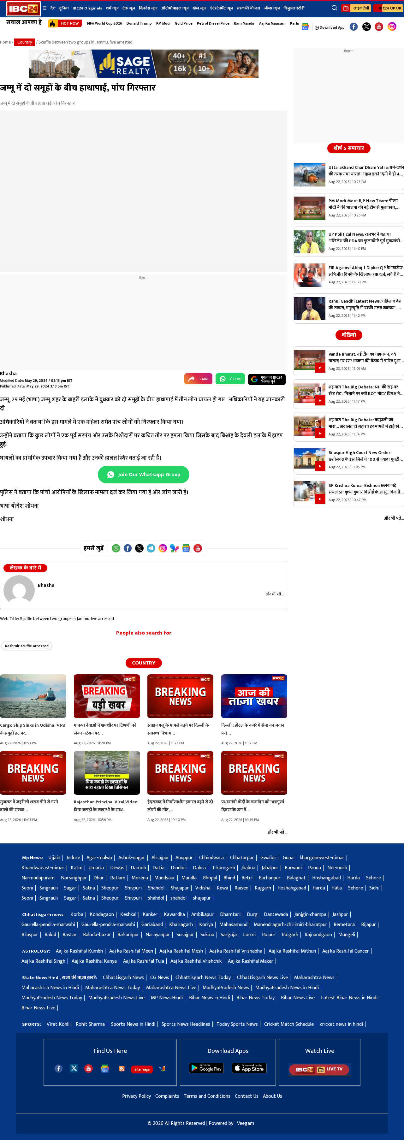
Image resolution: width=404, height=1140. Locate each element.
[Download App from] (206, 1071)
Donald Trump (139, 23)
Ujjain (54, 858)
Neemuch (337, 868)
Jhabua (248, 868)
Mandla (189, 878)
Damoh (138, 868)
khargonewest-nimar (322, 858)
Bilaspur (29, 934)
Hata (336, 888)
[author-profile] (19, 590)
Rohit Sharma (90, 1024)
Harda (353, 878)
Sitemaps (142, 1069)
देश (53, 8)
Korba (76, 914)
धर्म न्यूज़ (112, 8)
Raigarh (290, 934)
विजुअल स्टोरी (294, 8)
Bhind (229, 878)
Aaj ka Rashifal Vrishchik (196, 961)
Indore (73, 858)
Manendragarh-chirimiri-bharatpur (290, 924)
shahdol (156, 898)
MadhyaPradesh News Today (51, 998)
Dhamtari (230, 914)
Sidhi (374, 888)
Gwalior (268, 858)
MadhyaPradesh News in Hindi (287, 987)
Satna (89, 888)
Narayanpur (158, 934)
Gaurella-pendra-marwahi (48, 924)
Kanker (150, 914)
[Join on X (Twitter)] (139, 548)
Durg (252, 914)
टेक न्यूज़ (128, 8)
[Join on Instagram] (163, 548)
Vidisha (203, 888)
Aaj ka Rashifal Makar (250, 961)
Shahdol (156, 888)
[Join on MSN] (174, 548)
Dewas (117, 868)
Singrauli (48, 888)
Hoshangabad (326, 878)
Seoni (27, 888)
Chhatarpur (242, 858)
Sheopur (110, 888)
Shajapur (180, 888)
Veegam (245, 1123)
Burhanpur (270, 878)
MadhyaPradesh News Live (116, 998)
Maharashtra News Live (171, 987)
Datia (158, 868)
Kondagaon (102, 914)
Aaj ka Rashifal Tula (143, 961)
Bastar (69, 934)
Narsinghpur (74, 878)
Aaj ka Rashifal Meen (131, 951)
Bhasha (8, 373)
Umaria (96, 868)
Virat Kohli (58, 1024)
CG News (159, 977)
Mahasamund (233, 924)
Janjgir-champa (310, 914)
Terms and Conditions (207, 1096)
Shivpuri (133, 888)
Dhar (98, 878)
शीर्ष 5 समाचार (349, 148)
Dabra (199, 868)
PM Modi (163, 23)
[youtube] (379, 27)
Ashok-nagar (131, 858)
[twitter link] (366, 27)
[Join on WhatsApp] (116, 548)
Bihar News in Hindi (209, 998)
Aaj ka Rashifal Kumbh (79, 951)
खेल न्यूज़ (199, 8)
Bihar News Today (255, 998)
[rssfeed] (122, 1068)
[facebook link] (353, 27)
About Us (272, 1096)
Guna (288, 858)
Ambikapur (202, 914)
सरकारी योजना (248, 8)
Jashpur (340, 914)
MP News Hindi (167, 998)
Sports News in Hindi (133, 1024)
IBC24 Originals (87, 8)
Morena (140, 878)
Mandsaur (164, 878)
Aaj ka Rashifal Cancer (345, 951)
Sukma (207, 934)
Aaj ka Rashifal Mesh (181, 951)
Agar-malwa (99, 858)
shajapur (202, 898)
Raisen (241, 888)
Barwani (293, 868)
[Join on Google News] (186, 548)
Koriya (206, 924)
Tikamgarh (223, 868)
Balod (50, 934)
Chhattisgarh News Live (262, 977)
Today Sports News (237, 1024)
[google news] (305, 27)
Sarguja (229, 934)
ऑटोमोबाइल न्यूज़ (175, 8)
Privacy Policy (136, 1096)
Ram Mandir (244, 23)
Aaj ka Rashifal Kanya (94, 961)
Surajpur (185, 934)
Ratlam (117, 878)
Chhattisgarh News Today (203, 977)
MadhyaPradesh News (226, 987)
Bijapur (368, 924)
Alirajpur (160, 858)
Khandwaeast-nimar (42, 868)
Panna (314, 868)
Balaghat (296, 878)
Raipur (269, 934)
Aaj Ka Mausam (272, 23)
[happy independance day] (143, 76)
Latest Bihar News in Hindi (349, 998)
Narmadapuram (38, 878)
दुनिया (64, 8)
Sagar (70, 888)
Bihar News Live (298, 998)
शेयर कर (236, 379)
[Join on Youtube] (198, 548)
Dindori (179, 868)
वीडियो (349, 335)
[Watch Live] (320, 1075)
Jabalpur (270, 868)
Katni (76, 868)
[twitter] (74, 1067)
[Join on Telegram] (151, 548)
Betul (246, 878)
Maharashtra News (314, 977)
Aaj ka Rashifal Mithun (292, 951)
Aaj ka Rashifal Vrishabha (235, 951)
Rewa (222, 888)
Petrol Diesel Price (213, 23)
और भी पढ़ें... (275, 594)
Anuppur (184, 858)
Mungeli (346, 934)
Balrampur (128, 934)
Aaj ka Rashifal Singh (43, 961)
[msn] (162, 1068)
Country (24, 42)
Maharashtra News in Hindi (50, 987)
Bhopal (210, 878)
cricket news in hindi (341, 1024)
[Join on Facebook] (128, 548)
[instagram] (392, 27)
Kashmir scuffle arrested (27, 646)
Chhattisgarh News (123, 977)
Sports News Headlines (186, 1024)
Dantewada (276, 914)
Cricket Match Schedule (289, 1024)
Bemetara (344, 924)
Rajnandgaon (318, 934)
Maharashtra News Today (112, 987)
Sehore (373, 878)
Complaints (167, 1096)
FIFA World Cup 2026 (104, 23)
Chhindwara (211, 858)
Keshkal (128, 914)
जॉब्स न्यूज (272, 8)
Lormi (249, 934)
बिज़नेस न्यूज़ (148, 8)
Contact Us (246, 1096)
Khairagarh (181, 924)
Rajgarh (263, 888)
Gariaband (152, 924)
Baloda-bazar (97, 934)
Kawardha (174, 914)
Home (5, 42)
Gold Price (184, 23)
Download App (332, 27)
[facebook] (58, 1068)
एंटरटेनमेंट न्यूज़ (221, 8)
